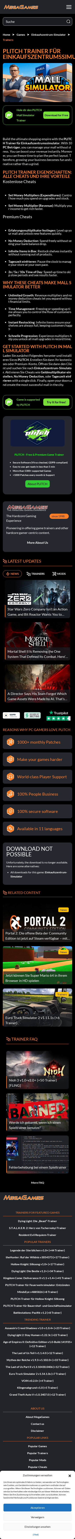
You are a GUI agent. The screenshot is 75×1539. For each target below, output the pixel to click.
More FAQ (37, 1182)
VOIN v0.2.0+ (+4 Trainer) (37, 1380)
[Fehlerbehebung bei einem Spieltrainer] (37, 1154)
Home (6, 34)
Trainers (8, 39)
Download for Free (56, 115)
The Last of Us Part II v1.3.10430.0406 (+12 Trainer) (37, 1366)
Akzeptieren (38, 1507)
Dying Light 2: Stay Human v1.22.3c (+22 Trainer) (38, 1335)
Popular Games (37, 1446)
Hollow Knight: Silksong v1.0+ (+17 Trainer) (37, 1264)
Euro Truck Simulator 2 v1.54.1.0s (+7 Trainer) (37, 1373)
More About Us (37, 542)
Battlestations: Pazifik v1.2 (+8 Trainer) (37, 1312)
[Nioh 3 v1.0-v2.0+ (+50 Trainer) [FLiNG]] (37, 1069)
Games (21, 34)
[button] (70, 1475)
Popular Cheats (37, 1467)
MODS (61, 573)
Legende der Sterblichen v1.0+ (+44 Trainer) (37, 1250)
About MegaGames (37, 1416)
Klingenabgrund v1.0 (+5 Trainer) (37, 1387)
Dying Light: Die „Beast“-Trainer (37, 1221)
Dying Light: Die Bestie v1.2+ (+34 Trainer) (38, 1271)
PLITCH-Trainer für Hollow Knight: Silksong (37, 1298)
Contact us (37, 1423)
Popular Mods (37, 1460)
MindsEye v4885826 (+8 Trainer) (37, 1291)
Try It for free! (56, 402)
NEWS (15, 573)
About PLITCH (37, 484)
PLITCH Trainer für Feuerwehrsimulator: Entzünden (37, 1285)
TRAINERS (38, 573)
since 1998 (58, 516)
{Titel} (36, 1534)
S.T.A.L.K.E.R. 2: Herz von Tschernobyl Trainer (37, 1228)
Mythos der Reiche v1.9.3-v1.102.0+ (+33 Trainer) (38, 1359)
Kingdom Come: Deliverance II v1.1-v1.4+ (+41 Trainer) (37, 1278)
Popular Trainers (37, 1453)
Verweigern (37, 1517)
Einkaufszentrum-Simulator (48, 34)
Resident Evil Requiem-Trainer (37, 1234)
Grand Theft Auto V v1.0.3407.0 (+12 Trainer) (37, 1394)
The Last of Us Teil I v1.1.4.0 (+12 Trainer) (37, 1353)
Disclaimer (37, 1430)
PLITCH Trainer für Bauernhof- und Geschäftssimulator (37, 1305)
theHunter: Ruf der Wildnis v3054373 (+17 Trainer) (37, 1257)
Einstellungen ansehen (37, 1526)
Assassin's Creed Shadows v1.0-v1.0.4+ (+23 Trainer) (37, 1328)
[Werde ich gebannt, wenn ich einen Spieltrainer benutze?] (37, 1112)
